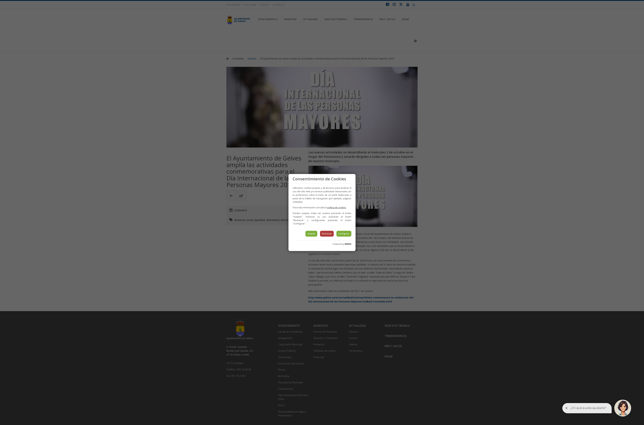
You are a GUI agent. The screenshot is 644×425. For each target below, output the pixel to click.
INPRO (348, 244)
